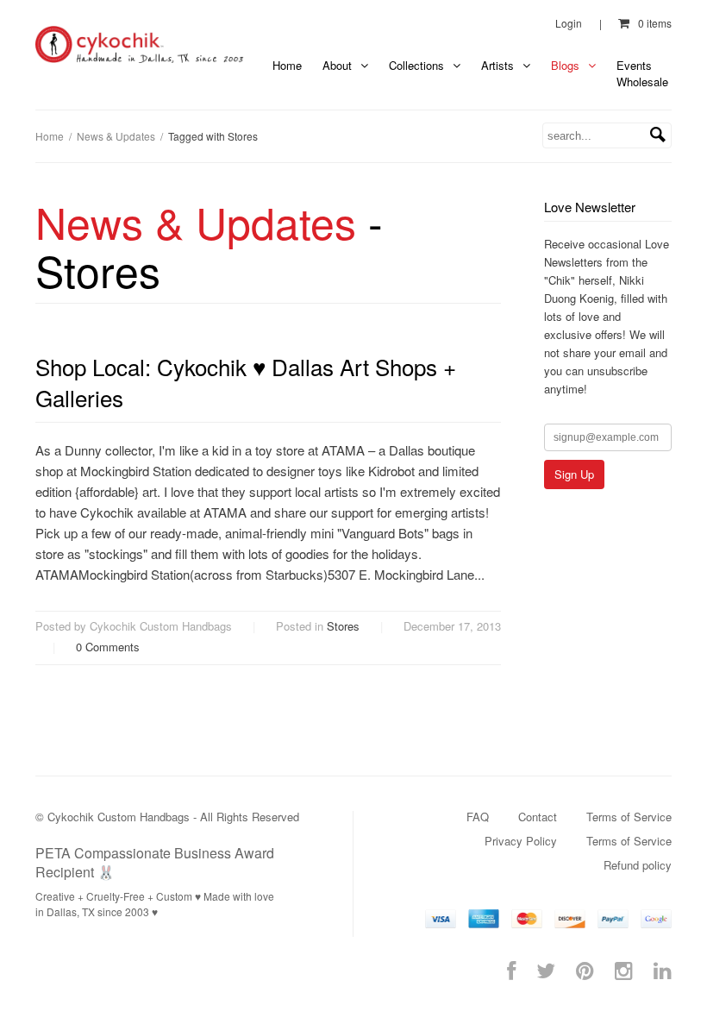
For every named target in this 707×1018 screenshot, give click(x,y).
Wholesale (642, 81)
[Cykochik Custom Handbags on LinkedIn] (663, 969)
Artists (499, 65)
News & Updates (116, 136)
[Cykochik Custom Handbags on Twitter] (545, 969)
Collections (418, 65)
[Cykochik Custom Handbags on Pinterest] (585, 969)
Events (634, 65)
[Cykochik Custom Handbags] (140, 45)
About (338, 65)
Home (287, 65)
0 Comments (108, 646)
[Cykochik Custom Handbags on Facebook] (511, 969)
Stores (343, 626)
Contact (537, 816)
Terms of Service (629, 816)
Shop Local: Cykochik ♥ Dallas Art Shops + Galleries (245, 381)
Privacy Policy (521, 841)
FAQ (477, 816)
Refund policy (638, 865)
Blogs (567, 65)
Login (568, 23)
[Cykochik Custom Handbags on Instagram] (624, 969)
